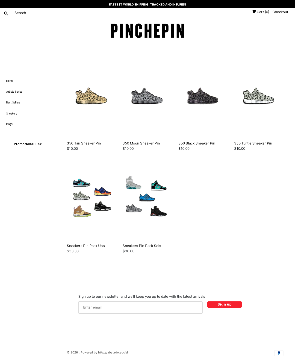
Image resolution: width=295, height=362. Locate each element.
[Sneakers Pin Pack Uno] (91, 210)
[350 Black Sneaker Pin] (202, 108)
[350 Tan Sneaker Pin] (91, 108)
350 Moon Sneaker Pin (141, 143)
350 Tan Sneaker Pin (84, 143)
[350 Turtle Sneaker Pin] (258, 108)
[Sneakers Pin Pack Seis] (147, 210)
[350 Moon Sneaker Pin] (147, 108)
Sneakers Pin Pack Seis (142, 246)
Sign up (225, 304)
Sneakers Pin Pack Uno (86, 246)
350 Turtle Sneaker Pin (253, 143)
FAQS (9, 124)
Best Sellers (13, 102)
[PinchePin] (147, 31)
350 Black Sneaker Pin (196, 143)
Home (9, 80)
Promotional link (28, 144)
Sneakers (11, 113)
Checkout (280, 12)
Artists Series (14, 91)
